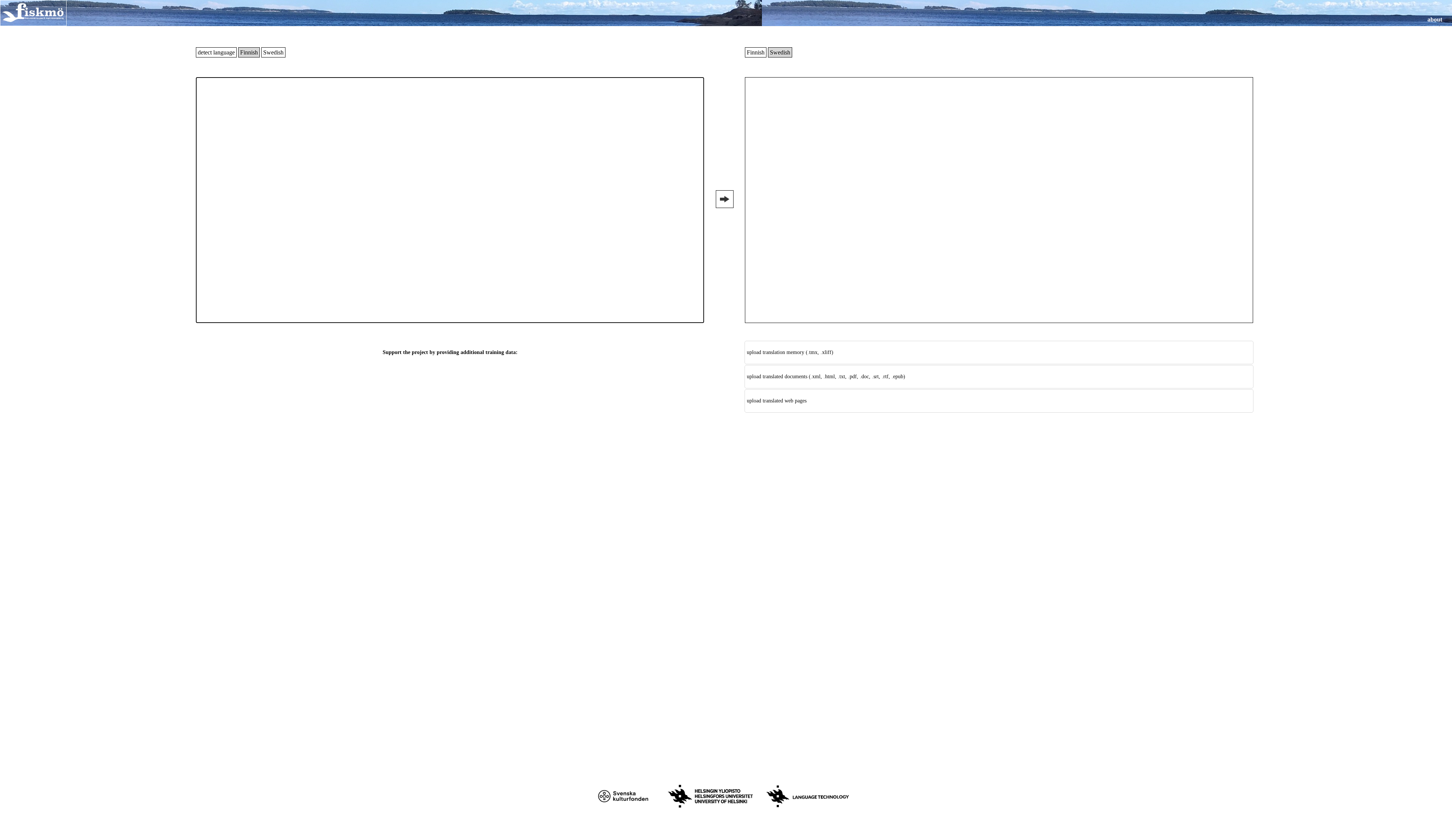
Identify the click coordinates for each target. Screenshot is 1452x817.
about (1434, 19)
